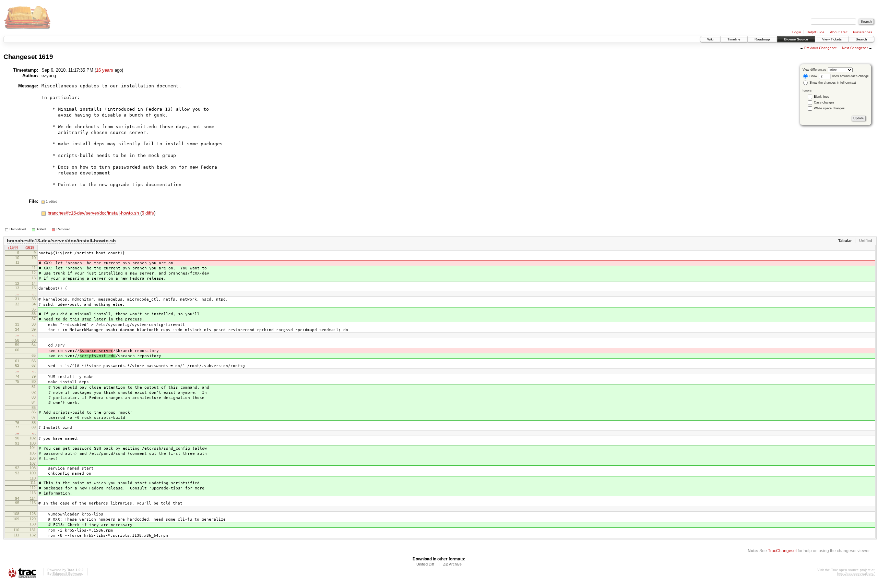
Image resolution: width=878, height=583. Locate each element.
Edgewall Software (67, 573)
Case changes (824, 102)
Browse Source (796, 39)
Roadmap (762, 39)
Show (812, 76)
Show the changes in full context (832, 82)
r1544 (13, 247)
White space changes (829, 108)
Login (796, 32)
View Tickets (832, 39)
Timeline (733, 39)
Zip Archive (452, 564)
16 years (104, 70)
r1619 (29, 247)
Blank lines (821, 96)
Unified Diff (425, 564)
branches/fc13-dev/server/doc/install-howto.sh (94, 213)
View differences (814, 69)
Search (861, 39)
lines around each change (850, 76)
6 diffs (148, 213)
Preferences (862, 32)
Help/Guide (815, 32)
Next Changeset (855, 48)
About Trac (838, 32)
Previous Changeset (820, 48)
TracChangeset (782, 550)
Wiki (710, 39)
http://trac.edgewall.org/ (856, 573)
